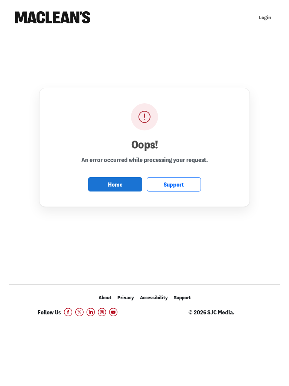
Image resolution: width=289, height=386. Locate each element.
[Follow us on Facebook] (68, 312)
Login (265, 17)
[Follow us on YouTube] (113, 312)
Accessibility (154, 297)
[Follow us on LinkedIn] (91, 312)
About (105, 297)
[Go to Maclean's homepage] (52, 17)
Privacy (125, 297)
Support (174, 184)
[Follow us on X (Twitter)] (79, 312)
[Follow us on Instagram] (102, 312)
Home (115, 184)
